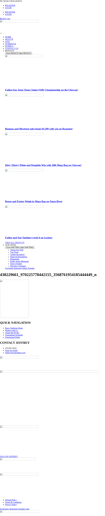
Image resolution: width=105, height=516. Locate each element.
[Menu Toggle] (1, 33)
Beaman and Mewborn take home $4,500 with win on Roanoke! (39, 128)
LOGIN (8, 8)
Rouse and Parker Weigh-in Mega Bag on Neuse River (33, 201)
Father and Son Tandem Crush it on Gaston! (28, 237)
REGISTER (10, 5)
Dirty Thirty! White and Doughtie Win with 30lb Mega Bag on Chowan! (43, 165)
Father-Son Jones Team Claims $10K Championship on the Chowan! (41, 90)
